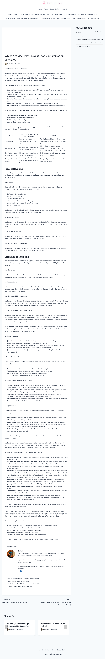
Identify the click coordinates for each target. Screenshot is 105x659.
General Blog (95, 18)
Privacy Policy (54, 9)
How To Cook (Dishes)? (31, 18)
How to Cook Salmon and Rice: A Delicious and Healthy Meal (23, 578)
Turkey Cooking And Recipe (80, 18)
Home (40, 9)
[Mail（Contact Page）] (21, 570)
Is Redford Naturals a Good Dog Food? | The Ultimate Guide (88, 42)
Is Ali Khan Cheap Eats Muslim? (82, 36)
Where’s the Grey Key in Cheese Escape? (14, 601)
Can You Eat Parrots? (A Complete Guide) (18, 581)
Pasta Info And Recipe (48, 18)
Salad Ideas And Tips (63, 18)
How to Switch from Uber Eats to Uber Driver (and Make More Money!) (55, 602)
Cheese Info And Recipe (72, 14)
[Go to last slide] (6, 627)
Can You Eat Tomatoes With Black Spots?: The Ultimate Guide (24, 583)
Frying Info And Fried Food (14, 18)
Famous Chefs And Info (89, 14)
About (46, 9)
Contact (64, 9)
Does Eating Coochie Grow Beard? (83, 46)
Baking (16, 14)
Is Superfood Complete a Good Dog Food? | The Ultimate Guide (89, 39)
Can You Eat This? (56, 14)
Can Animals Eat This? (42, 14)
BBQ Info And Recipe (27, 14)
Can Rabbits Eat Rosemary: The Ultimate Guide (20, 586)
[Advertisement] (36, 38)
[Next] (65, 627)
